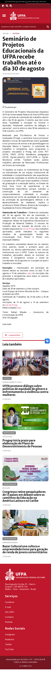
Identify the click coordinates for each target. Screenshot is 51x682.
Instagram (10, 634)
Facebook (9, 639)
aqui (29, 273)
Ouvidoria (9, 602)
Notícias (7, 378)
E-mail (8, 607)
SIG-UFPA (9, 612)
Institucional (9, 433)
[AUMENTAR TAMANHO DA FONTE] (11, 6)
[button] (4, 15)
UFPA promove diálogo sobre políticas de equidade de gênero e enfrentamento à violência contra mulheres (25, 390)
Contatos (9, 617)
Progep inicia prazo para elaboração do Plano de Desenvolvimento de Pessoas (22, 443)
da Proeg (29, 228)
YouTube (9, 649)
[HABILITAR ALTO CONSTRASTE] (4, 6)
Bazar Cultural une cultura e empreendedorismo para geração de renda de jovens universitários (25, 549)
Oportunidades (10, 484)
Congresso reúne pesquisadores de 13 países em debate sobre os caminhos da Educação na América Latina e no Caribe (24, 496)
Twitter (8, 644)
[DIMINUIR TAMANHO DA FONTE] (7, 6)
